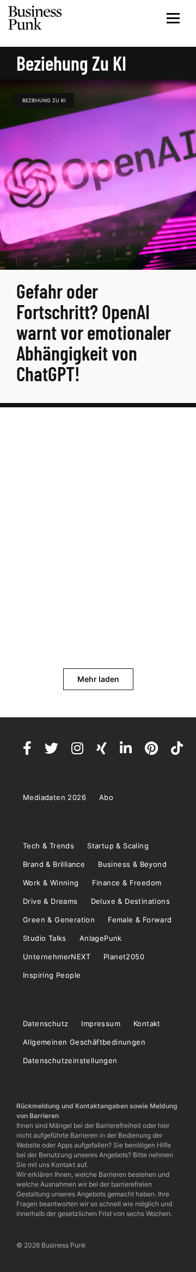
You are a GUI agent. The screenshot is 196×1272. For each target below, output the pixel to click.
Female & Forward (139, 919)
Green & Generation (59, 919)
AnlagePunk (100, 938)
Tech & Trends (48, 845)
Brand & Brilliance (54, 864)
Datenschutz (45, 1023)
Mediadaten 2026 (54, 797)
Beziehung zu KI (43, 100)
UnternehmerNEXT (56, 956)
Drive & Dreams (50, 901)
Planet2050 (123, 956)
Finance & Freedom (127, 882)
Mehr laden (98, 679)
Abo (106, 797)
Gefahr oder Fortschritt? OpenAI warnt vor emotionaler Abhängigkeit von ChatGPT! (93, 332)
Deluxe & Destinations (130, 901)
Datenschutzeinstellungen (70, 1060)
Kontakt (147, 1023)
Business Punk (35, 17)
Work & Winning (51, 882)
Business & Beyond (132, 864)
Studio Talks (44, 938)
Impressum (100, 1023)
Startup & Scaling (118, 845)
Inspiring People (52, 975)
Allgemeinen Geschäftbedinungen (84, 1042)
